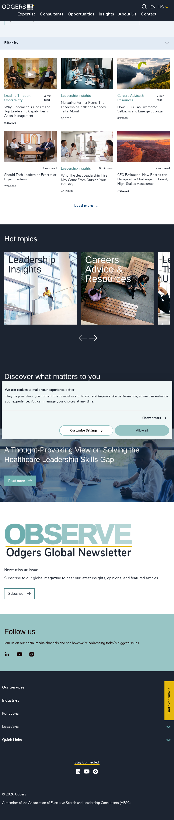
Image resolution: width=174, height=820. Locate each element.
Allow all (142, 430)
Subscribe (15, 593)
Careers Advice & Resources (108, 269)
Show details (151, 417)
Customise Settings (83, 430)
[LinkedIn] (7, 655)
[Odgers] (18, 7)
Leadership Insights (31, 264)
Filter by (11, 43)
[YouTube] (19, 654)
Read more (16, 481)
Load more (84, 206)
